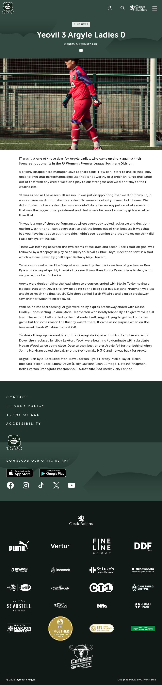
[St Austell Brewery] (19, 606)
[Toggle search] (122, 8)
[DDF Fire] (143, 546)
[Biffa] (101, 605)
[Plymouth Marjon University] (19, 628)
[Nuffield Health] (143, 605)
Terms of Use (23, 415)
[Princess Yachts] (60, 587)
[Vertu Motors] (60, 546)
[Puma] (19, 546)
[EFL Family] (101, 628)
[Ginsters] (19, 587)
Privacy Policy (25, 406)
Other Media (148, 679)
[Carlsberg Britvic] (143, 588)
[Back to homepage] (8, 8)
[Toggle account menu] (110, 8)
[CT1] (101, 587)
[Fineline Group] (101, 546)
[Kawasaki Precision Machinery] (143, 570)
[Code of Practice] (60, 628)
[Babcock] (60, 570)
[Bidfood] (60, 605)
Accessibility (23, 423)
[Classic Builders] (81, 521)
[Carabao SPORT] (81, 657)
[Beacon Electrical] (19, 570)
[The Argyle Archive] (143, 628)
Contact (17, 397)
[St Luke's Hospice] (101, 570)
